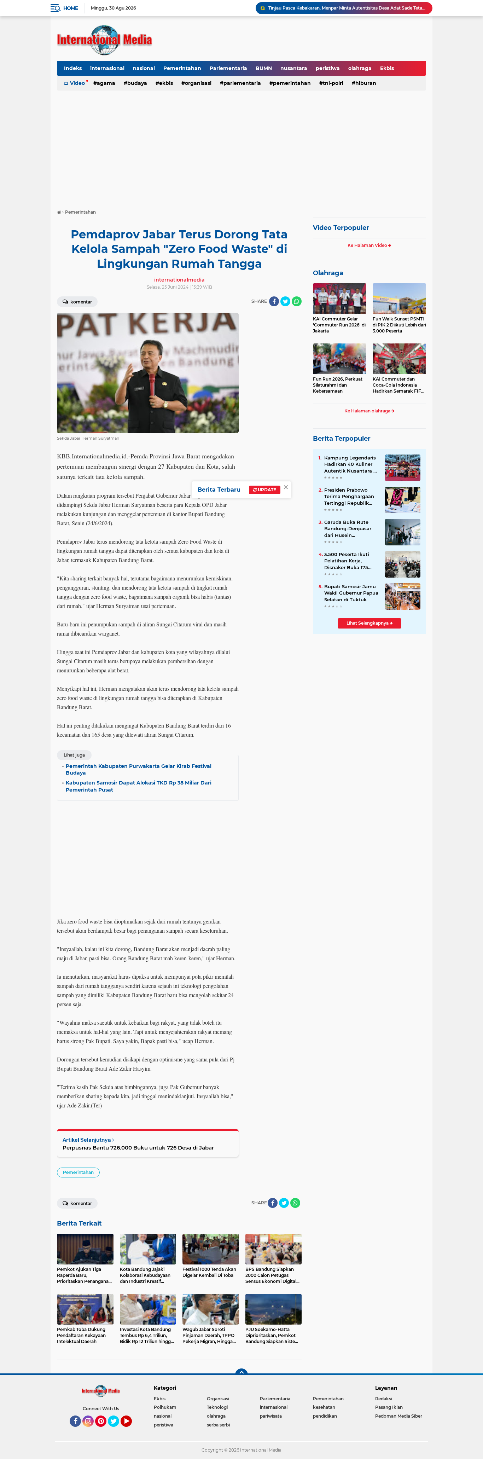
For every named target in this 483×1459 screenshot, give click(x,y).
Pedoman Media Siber (398, 1416)
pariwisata (271, 1416)
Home (70, 8)
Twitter (117, 1430)
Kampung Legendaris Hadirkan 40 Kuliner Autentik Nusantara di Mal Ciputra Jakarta (351, 464)
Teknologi (217, 1407)
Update (266, 489)
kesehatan (324, 1407)
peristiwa (328, 68)
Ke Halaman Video (368, 245)
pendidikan (325, 1416)
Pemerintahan (182, 68)
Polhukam (165, 1407)
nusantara (293, 68)
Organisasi (198, 83)
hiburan (365, 83)
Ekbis (387, 68)
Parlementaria (228, 68)
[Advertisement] (241, 146)
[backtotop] (241, 1374)
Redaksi (383, 1398)
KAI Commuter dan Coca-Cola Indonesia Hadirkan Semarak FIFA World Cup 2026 (398, 385)
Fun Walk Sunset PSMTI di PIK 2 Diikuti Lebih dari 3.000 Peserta (399, 325)
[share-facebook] (274, 301)
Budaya (137, 83)
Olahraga (328, 273)
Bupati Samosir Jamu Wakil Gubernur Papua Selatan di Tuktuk (351, 593)
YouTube (131, 1430)
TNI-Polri (333, 83)
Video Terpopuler (341, 228)
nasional (144, 68)
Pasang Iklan (389, 1407)
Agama (106, 83)
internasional (107, 68)
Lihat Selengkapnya (368, 623)
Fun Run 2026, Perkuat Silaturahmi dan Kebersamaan (337, 385)
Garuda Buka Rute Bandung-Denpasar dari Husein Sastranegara (347, 528)
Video (77, 83)
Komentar (80, 302)
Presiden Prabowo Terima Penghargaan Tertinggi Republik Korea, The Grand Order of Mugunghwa (350, 496)
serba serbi (218, 1425)
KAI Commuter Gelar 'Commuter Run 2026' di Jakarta (339, 325)
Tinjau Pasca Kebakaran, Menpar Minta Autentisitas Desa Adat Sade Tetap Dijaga (347, 8)
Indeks (73, 68)
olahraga (360, 68)
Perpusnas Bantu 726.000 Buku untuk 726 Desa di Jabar (138, 1147)
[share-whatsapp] (297, 301)
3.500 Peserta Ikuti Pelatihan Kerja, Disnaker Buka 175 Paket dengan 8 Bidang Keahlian (346, 561)
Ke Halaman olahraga (367, 410)
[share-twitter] (285, 301)
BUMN (264, 68)
